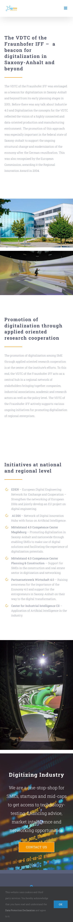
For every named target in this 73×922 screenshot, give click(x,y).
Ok (61, 904)
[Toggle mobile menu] (66, 8)
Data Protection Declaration (20, 910)
